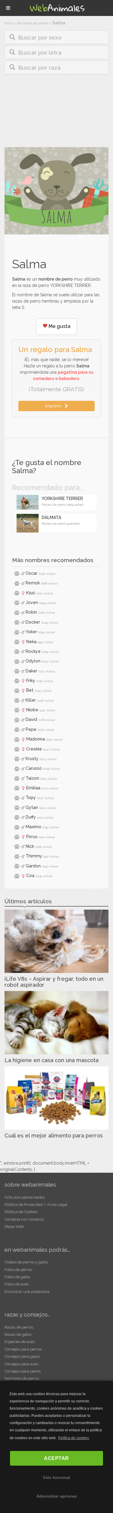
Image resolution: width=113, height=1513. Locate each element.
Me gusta (59, 326)
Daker (31, 670)
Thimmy (34, 856)
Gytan (32, 807)
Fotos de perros (18, 1269)
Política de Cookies (21, 1211)
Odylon (33, 661)
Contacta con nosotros (24, 1219)
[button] (56, 37)
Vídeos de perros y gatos (26, 1262)
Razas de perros (19, 1327)
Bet (29, 690)
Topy (31, 797)
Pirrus (31, 836)
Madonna (35, 739)
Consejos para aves (21, 1364)
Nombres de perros (32, 23)
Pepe (31, 729)
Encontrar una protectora (27, 1291)
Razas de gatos (18, 1334)
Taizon (32, 778)
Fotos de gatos (17, 1277)
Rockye (33, 651)
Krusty (32, 758)
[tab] (56, 37)
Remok (33, 582)
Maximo (33, 826)
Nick (30, 846)
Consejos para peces (23, 1371)
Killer (31, 700)
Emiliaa (33, 787)
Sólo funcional (56, 1477)
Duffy (31, 817)
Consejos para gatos (22, 1356)
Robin (31, 612)
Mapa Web (14, 1226)
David (31, 719)
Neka (31, 641)
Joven (32, 602)
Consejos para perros (23, 1349)
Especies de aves (20, 1341)
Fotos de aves (17, 1284)
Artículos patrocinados (25, 1197)
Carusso (34, 768)
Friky (30, 680)
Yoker (31, 631)
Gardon (33, 865)
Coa (30, 875)
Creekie (34, 749)
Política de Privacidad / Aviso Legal (36, 1204)
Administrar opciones (56, 1496)
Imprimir (54, 406)
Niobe (32, 709)
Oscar (31, 573)
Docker (33, 622)
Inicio (9, 23)
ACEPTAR (56, 1458)
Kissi (30, 592)
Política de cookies (73, 1438)
